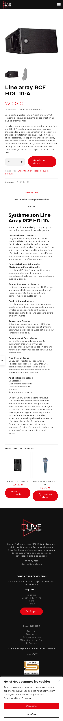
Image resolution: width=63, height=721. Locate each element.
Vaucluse (31, 595)
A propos (32, 634)
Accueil (32, 631)
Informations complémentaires (31, 199)
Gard (31, 600)
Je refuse (31, 714)
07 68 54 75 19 (31, 561)
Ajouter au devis (39, 162)
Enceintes (22, 171)
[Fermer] (59, 680)
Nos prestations (33, 637)
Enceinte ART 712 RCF (17, 481)
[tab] (31, 192)
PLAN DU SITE (31, 626)
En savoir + (27, 698)
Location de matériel (32, 640)
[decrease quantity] (8, 161)
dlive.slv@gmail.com (31, 564)
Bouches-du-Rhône (31, 598)
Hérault (31, 603)
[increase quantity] (21, 161)
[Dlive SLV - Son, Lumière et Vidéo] (6, 4)
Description (31, 192)
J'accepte (31, 706)
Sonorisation (34, 171)
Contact (33, 643)
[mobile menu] (58, 4)
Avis (31, 206)
